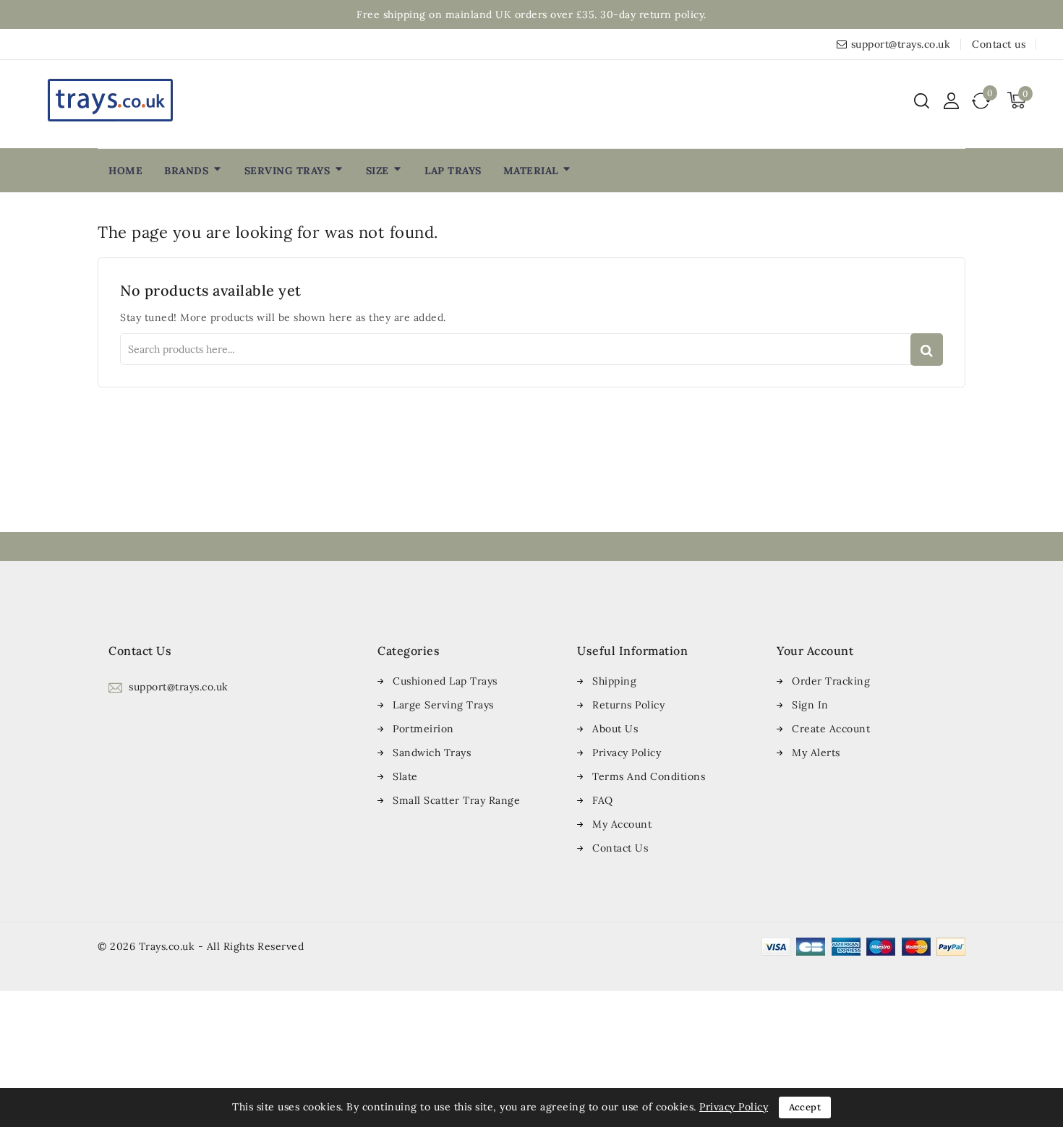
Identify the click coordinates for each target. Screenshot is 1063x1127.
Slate (405, 776)
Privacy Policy (626, 752)
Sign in (810, 704)
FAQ (602, 800)
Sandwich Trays (432, 752)
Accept (805, 1107)
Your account (815, 650)
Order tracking (831, 680)
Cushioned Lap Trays (445, 680)
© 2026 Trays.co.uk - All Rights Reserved (201, 946)
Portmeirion (423, 728)
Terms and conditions (648, 776)
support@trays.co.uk (901, 44)
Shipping (614, 680)
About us (615, 728)
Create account (831, 728)
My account (622, 824)
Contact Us (620, 847)
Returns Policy (628, 704)
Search (926, 349)
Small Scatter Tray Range (456, 800)
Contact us (998, 44)
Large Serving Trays (443, 704)
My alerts (816, 752)
